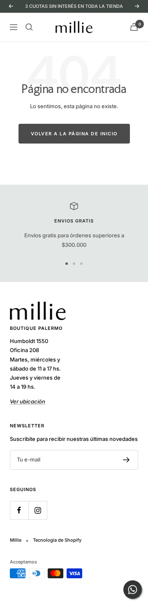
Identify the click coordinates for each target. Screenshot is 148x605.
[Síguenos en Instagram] (37, 510)
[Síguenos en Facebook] (19, 510)
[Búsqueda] (29, 27)
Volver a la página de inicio (74, 134)
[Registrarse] (126, 460)
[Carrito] (134, 27)
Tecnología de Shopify (57, 540)
